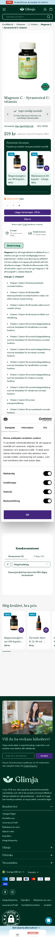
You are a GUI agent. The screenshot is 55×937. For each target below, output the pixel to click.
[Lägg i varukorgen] (23, 168)
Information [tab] (27, 427)
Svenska (32, 872)
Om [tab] (45, 427)
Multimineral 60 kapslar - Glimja (40, 177)
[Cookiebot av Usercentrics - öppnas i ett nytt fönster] (39, 419)
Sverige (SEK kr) (13, 872)
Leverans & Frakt (10, 905)
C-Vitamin (33, 24)
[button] (11, 919)
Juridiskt (47, 905)
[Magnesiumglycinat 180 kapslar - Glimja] (17, 161)
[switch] (47, 482)
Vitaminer (20, 24)
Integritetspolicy (9, 900)
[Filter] (8, 564)
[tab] (13, 245)
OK (27, 514)
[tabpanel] (27, 385)
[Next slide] (47, 114)
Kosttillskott (7, 24)
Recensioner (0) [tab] (16, 556)
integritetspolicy (30, 766)
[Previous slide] (7, 114)
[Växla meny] (4, 9)
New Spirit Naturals (24, 126)
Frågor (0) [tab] (39, 556)
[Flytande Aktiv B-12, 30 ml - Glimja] (38, 622)
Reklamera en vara (42, 900)
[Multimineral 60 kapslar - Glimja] (40, 161)
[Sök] (48, 17)
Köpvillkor (25, 900)
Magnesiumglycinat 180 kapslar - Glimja (17, 178)
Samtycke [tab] (10, 427)
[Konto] (45, 9)
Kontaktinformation (31, 905)
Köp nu (27, 219)
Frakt (25, 224)
